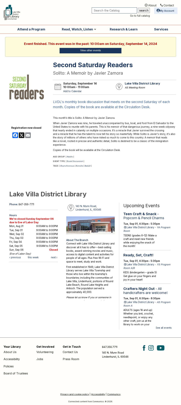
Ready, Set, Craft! (138, 255)
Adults (70, 157)
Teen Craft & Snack (143, 216)
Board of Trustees (16, 373)
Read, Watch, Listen (77, 29)
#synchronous (67, 166)
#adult (88, 166)
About (152, 5)
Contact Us (70, 352)
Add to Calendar (72, 91)
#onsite (79, 166)
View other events (90, 50)
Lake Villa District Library (142, 83)
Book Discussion (75, 161)
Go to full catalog (140, 15)
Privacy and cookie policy (74, 394)
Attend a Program (31, 29)
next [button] (53, 257)
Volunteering (44, 352)
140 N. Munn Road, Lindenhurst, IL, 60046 (88, 208)
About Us (10, 352)
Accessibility (12, 359)
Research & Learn (124, 29)
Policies (9, 366)
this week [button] (33, 257)
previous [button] (15, 257)
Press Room (71, 359)
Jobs (39, 359)
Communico (114, 394)
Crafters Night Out (145, 291)
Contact (169, 5)
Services (161, 29)
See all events (164, 327)
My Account (167, 10)
